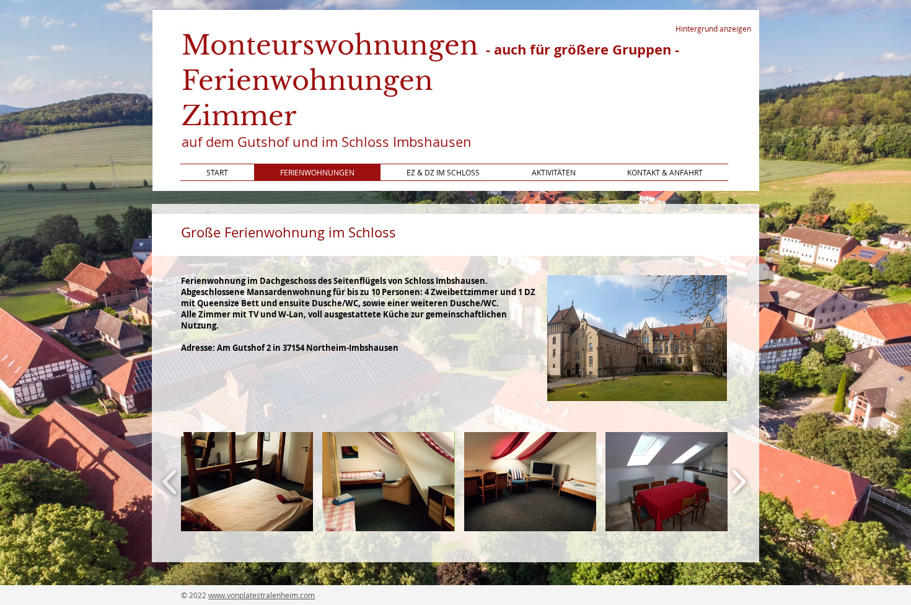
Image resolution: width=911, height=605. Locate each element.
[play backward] (170, 481)
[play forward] (738, 481)
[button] (247, 481)
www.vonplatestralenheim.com (261, 595)
